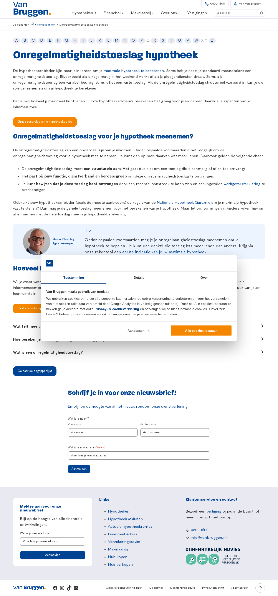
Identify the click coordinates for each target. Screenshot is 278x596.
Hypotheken (82, 13)
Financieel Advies (122, 534)
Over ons (169, 13)
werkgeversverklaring (242, 184)
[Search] (261, 13)
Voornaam (74, 424)
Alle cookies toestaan (201, 330)
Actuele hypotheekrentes (130, 527)
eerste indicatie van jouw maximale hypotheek (164, 252)
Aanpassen (135, 330)
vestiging (214, 511)
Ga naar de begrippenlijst (35, 371)
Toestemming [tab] (73, 277)
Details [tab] (139, 277)
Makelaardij (141, 13)
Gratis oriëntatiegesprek (34, 308)
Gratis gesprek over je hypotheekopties (45, 121)
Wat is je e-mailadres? (34, 533)
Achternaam (148, 424)
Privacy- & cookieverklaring (116, 309)
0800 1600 (217, 3)
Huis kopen (117, 557)
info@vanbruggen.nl (209, 538)
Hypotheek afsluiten (125, 519)
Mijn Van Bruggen (250, 3)
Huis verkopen (120, 565)
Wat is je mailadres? (86, 447)
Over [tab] (204, 277)
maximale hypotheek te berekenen (133, 71)
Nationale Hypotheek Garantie (183, 203)
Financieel (112, 13)
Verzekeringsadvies (124, 542)
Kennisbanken (46, 24)
